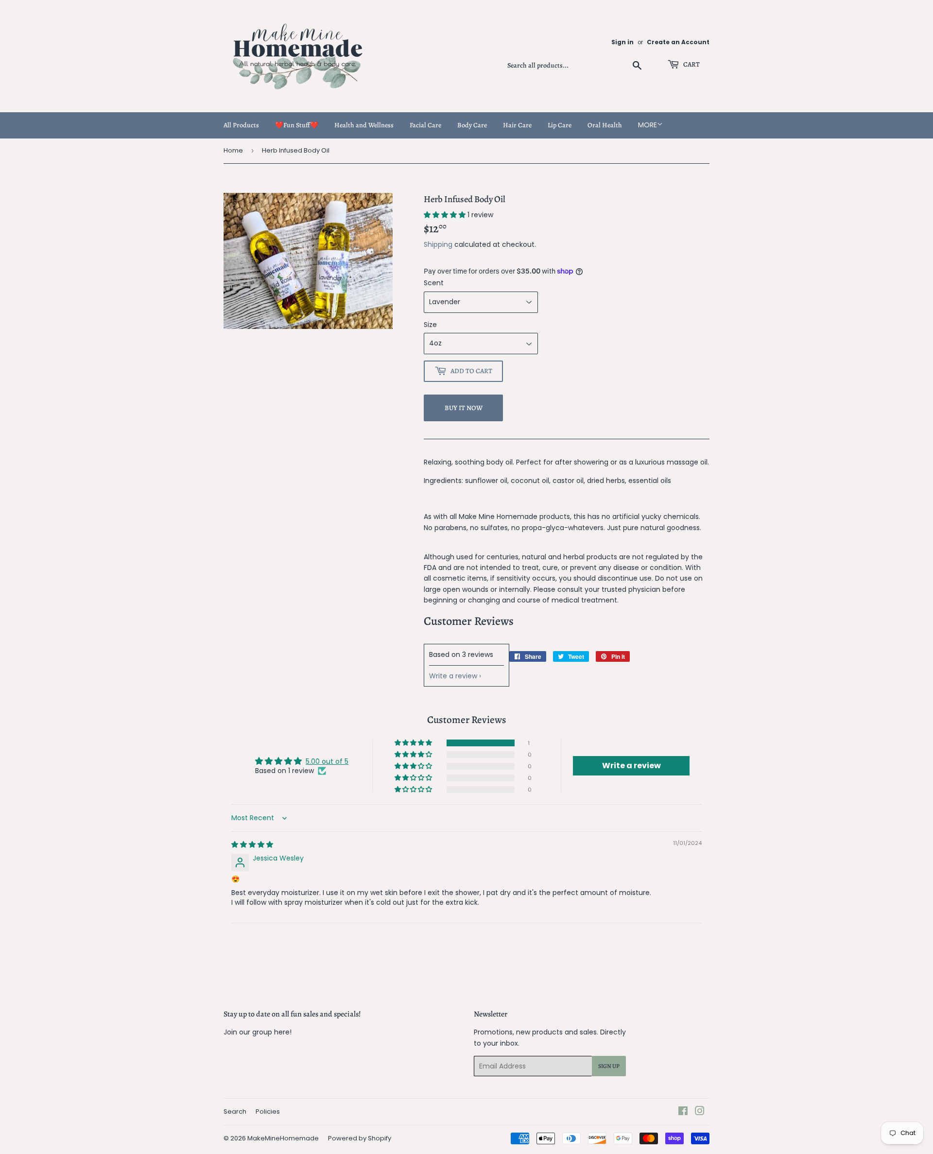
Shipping (438, 244)
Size (430, 324)
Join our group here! (258, 1032)
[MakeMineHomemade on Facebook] (683, 1112)
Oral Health (604, 125)
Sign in (622, 42)
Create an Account (678, 42)
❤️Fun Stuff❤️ (296, 125)
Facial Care (425, 125)
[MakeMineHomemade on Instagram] (700, 1112)
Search (235, 1111)
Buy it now (464, 408)
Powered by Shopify (359, 1138)
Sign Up (609, 1066)
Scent (434, 283)
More (647, 125)
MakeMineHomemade (283, 1138)
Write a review (453, 676)
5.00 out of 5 (327, 761)
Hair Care (517, 125)
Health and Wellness (364, 125)
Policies (268, 1111)
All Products (241, 125)
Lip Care (559, 125)
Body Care (472, 125)
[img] (252, 844)
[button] (445, 215)
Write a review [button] (631, 765)
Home (233, 150)
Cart (691, 64)
